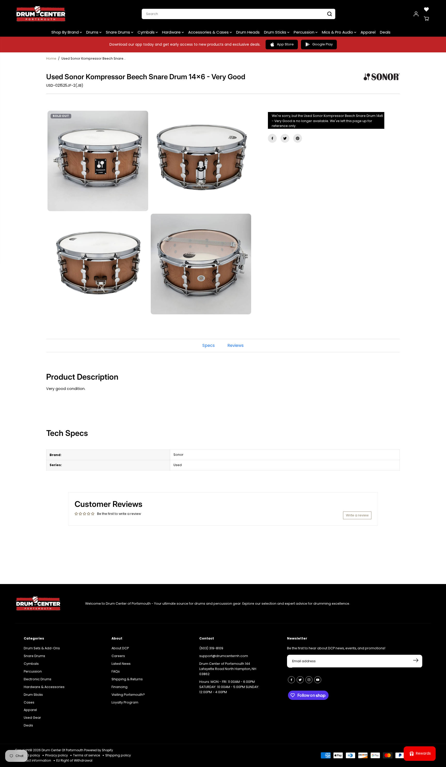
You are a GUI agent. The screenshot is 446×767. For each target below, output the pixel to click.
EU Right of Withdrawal (74, 760)
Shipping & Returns (127, 679)
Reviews (235, 345)
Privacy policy (56, 755)
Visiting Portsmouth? (128, 694)
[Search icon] (329, 14)
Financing (120, 687)
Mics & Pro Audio (338, 32)
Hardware (172, 32)
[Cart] (426, 18)
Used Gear (32, 717)
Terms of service (86, 755)
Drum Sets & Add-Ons (42, 648)
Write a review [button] (357, 515)
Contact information (34, 760)
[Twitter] (285, 138)
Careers (118, 656)
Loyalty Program (125, 702)
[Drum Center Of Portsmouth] (41, 14)
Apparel (368, 32)
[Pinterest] (297, 138)
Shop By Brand (65, 32)
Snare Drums (118, 32)
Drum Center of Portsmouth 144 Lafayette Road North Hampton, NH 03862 (227, 668)
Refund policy (29, 755)
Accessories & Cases (209, 32)
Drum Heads (248, 32)
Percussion (304, 32)
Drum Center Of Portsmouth (62, 750)
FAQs (116, 671)
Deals (385, 32)
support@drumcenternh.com (223, 656)
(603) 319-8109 (211, 648)
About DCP (120, 648)
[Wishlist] (426, 9)
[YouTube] (317, 679)
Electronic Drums (37, 679)
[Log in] (416, 14)
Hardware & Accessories (44, 687)
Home (51, 58)
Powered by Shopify (98, 750)
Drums (92, 32)
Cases (29, 702)
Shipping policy (118, 755)
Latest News (121, 663)
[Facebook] (272, 138)
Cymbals (147, 32)
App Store (285, 44)
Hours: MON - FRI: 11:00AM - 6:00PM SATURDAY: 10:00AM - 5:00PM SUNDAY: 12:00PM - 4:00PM (229, 687)
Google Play (322, 44)
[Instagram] (309, 679)
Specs (208, 345)
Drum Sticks (275, 32)
